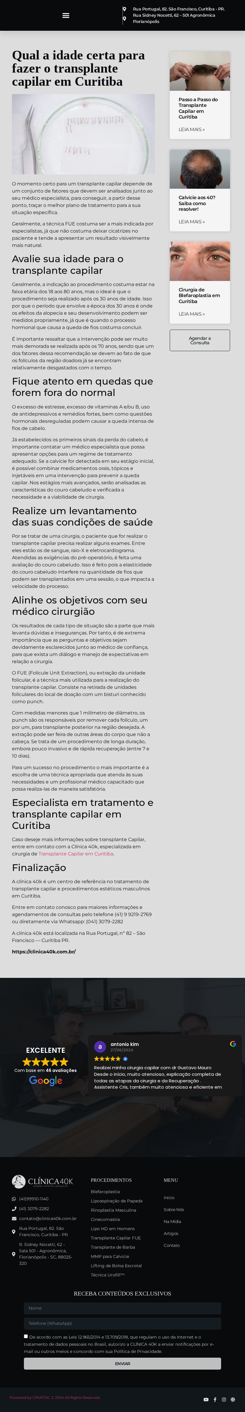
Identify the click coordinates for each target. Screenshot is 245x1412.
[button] (65, 15)
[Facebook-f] (215, 1399)
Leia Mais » (192, 129)
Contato (172, 1245)
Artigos (171, 1233)
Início (169, 1197)
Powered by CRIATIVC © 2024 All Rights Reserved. (55, 1397)
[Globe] (233, 1399)
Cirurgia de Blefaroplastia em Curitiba (199, 295)
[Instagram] (224, 1399)
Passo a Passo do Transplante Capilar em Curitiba (198, 108)
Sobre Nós (174, 1209)
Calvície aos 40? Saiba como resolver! (197, 203)
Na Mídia (172, 1221)
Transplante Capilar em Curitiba (76, 854)
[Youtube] (206, 1399)
